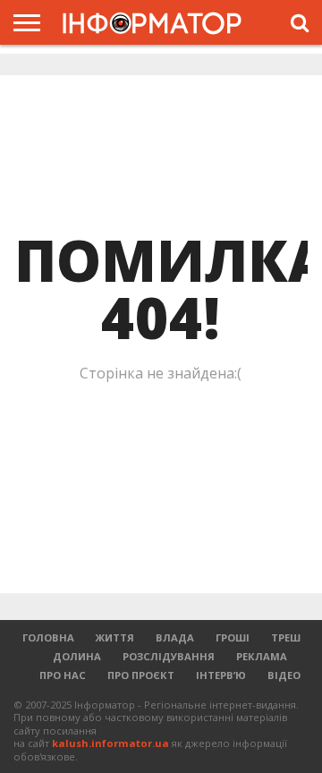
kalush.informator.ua (110, 743)
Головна (48, 637)
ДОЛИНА (77, 656)
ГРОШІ (233, 637)
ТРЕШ (286, 637)
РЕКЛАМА (261, 656)
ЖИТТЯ (115, 637)
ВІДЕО (284, 675)
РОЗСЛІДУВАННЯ (169, 656)
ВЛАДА (175, 637)
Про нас (62, 675)
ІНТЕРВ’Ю (221, 675)
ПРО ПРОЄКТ (140, 675)
